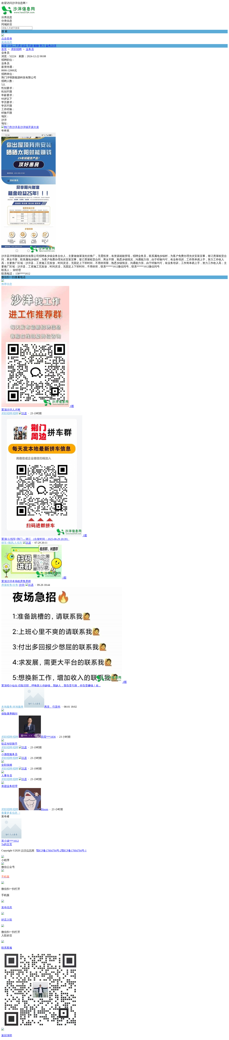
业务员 (30, 49)
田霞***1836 (48, 736)
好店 (24, 45)
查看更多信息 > (10, 812)
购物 (36, 45)
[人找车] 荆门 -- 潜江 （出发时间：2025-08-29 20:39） (35, 539)
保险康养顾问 (9, 713)
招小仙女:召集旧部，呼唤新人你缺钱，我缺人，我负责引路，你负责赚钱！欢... (51, 685)
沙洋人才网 (10, 409)
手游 (30, 45)
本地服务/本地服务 (12, 706)
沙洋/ (22, 584)
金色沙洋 (51, 45)
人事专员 (6, 775)
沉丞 (24, 413)
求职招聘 (16, 49)
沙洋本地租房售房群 (16, 581)
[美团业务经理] (2, 782)
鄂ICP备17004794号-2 (48, 850)
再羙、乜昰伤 (52, 706)
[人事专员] (2, 772)
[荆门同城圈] (18, 14)
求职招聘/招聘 (9, 413)
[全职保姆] (2, 761)
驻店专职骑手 (9, 743)
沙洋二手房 (14, 45)
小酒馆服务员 (9, 754)
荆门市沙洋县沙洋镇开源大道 (21, 127)
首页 (4, 45)
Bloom (44, 809)
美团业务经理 (9, 786)
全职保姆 (6, 764)
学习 (42, 45)
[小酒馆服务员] (2, 751)
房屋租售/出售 (9, 584)
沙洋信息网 (27, 850)
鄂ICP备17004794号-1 (74, 850)
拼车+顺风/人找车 (11, 542)
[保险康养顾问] (2, 710)
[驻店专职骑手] (2, 740)
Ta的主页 (6, 844)
